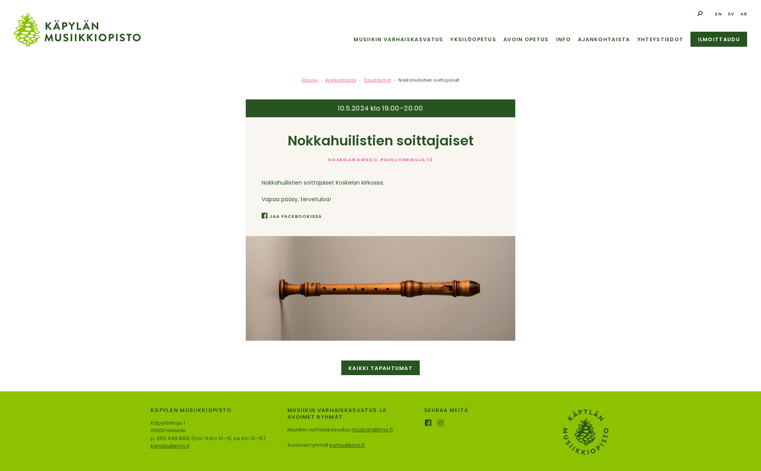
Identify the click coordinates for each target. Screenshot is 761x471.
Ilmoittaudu (719, 39)
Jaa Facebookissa (296, 216)
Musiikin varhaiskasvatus (398, 39)
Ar (743, 14)
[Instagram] (441, 423)
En (718, 14)
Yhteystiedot (660, 39)
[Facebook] (428, 423)
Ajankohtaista (604, 39)
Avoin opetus (526, 39)
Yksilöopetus (473, 39)
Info (563, 39)
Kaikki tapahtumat (380, 368)
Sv (731, 14)
